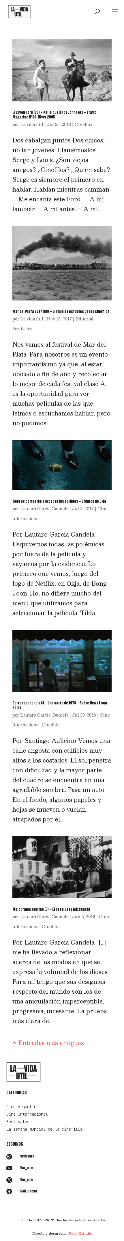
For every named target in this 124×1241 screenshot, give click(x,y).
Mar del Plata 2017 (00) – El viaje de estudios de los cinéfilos (61, 311)
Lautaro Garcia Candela (44, 508)
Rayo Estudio (80, 1233)
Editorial (84, 318)
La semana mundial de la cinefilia (44, 1129)
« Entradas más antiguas (48, 1043)
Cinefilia (83, 124)
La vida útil (31, 124)
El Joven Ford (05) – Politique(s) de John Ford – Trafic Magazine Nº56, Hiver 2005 (54, 114)
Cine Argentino (22, 1106)
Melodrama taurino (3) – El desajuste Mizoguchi (51, 909)
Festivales (22, 328)
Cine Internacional (27, 1114)
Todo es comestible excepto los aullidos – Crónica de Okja (59, 501)
